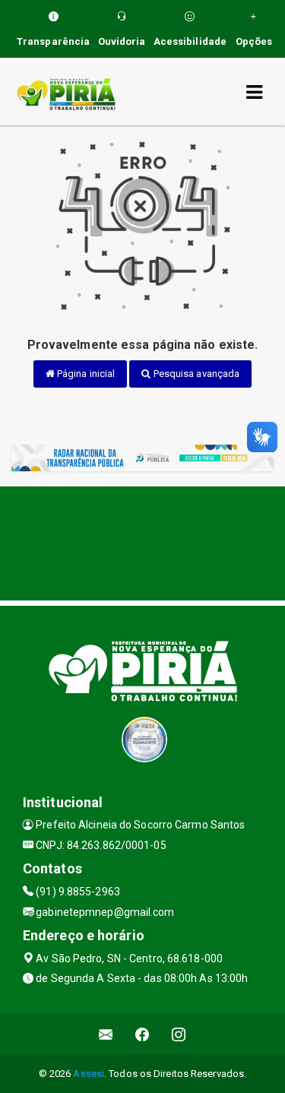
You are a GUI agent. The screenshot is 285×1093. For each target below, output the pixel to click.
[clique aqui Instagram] (179, 1034)
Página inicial (85, 373)
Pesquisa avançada (195, 373)
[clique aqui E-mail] (106, 1034)
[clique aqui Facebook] (142, 1034)
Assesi (88, 1073)
